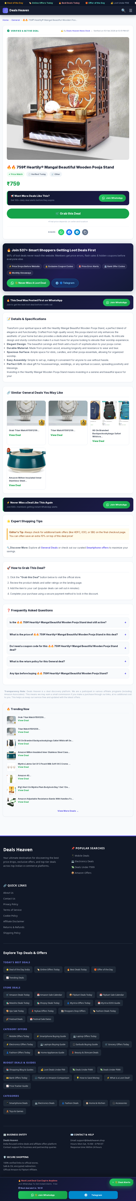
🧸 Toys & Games (14, 1111)
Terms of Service (12, 909)
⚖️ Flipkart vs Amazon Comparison (52, 1077)
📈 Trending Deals (15, 977)
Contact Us (9, 898)
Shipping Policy (11, 932)
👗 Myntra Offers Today (78, 1002)
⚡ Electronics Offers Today (19, 1044)
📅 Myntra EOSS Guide (109, 1002)
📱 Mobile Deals (80, 855)
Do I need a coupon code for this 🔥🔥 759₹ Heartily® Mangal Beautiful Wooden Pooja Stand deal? (68, 648)
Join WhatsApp (114, 198)
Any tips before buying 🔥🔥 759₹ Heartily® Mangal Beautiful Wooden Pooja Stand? (68, 673)
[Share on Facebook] (69, 232)
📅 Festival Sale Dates (40, 1019)
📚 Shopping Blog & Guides (19, 1069)
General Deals (49, 547)
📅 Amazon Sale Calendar (49, 994)
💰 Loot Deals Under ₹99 (53, 1069)
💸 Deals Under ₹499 (82, 1069)
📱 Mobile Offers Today (17, 1036)
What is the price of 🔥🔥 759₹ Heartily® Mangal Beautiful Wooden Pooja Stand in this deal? (68, 634)
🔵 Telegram (67, 282)
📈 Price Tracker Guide (17, 1085)
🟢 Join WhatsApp (45, 1195)
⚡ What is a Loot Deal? (118, 1077)
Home (6, 20)
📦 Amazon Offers (81, 872)
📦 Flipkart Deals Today (80, 994)
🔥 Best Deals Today (69, 3)
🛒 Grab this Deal (68, 213)
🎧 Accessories (119, 1103)
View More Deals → (68, 810)
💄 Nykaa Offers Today (42, 1010)
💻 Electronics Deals (82, 861)
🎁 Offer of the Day (95, 3)
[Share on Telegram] (77, 232)
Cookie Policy (10, 915)
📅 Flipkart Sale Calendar (112, 994)
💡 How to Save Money (88, 1077)
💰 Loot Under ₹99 (120, 3)
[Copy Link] (85, 232)
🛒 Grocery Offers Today (117, 1044)
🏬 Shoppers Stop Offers (73, 1010)
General (15, 20)
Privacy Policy (10, 904)
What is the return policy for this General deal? (68, 661)
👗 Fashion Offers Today (18, 1052)
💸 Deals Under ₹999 (83, 867)
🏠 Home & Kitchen (95, 1103)
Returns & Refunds (13, 927)
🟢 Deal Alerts (122, 1182)
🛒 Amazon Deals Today (18, 994)
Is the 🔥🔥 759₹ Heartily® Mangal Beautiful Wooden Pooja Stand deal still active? (68, 622)
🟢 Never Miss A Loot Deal (30, 282)
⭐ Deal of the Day (13, 3)
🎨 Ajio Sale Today (15, 1010)
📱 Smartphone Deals (17, 1103)
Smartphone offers (97, 547)
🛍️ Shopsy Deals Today (48, 1002)
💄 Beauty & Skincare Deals (84, 1052)
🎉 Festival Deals (14, 1019)
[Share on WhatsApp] (61, 232)
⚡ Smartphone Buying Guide (51, 1036)
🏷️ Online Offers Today (41, 3)
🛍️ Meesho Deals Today (18, 1002)
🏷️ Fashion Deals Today (104, 1010)
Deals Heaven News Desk (78, 31)
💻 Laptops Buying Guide (52, 1044)
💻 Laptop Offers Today (85, 1036)
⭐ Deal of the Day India (18, 969)
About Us (8, 892)
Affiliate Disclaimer (13, 921)
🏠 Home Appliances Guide (50, 1052)
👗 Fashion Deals (70, 1103)
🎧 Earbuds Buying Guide (85, 1044)
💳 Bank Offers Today (16, 1077)
